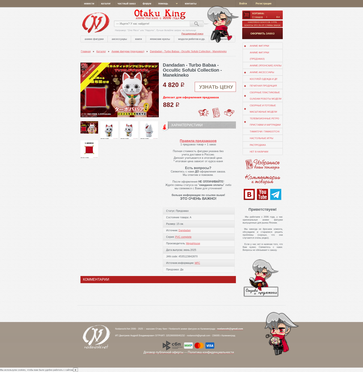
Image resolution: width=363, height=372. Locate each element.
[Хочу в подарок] (229, 110)
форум (147, 3)
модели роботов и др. (191, 39)
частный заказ (127, 3)
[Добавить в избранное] (216, 109)
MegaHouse (193, 243)
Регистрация (263, 3)
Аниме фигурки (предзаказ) (128, 51)
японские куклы (160, 39)
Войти (243, 3)
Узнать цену (216, 87)
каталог (106, 3)
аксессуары (119, 39)
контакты (190, 3)
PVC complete (183, 236)
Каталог (101, 51)
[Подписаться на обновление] (203, 109)
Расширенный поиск (192, 33)
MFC (197, 263)
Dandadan (185, 230)
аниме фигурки (94, 39)
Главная (86, 51)
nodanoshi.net (96, 22)
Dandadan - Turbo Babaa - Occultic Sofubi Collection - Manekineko (188, 51)
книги (138, 39)
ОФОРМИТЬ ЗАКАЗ (262, 33)
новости (89, 3)
